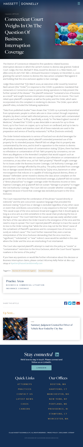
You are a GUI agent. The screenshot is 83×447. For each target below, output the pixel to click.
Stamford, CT (58, 413)
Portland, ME (58, 403)
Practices (25, 389)
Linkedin (42, 368)
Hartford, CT (58, 389)
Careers (24, 408)
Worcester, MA (58, 418)
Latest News (25, 398)
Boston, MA (58, 384)
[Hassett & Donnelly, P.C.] (12, 3)
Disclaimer (63, 432)
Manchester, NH (58, 393)
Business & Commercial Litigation (24, 270)
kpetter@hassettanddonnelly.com (26, 263)
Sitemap (71, 432)
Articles (15, 14)
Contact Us (25, 393)
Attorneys (25, 384)
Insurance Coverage (45, 270)
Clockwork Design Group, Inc (48, 438)
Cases (32, 321)
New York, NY (58, 398)
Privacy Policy (52, 432)
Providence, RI (58, 408)
